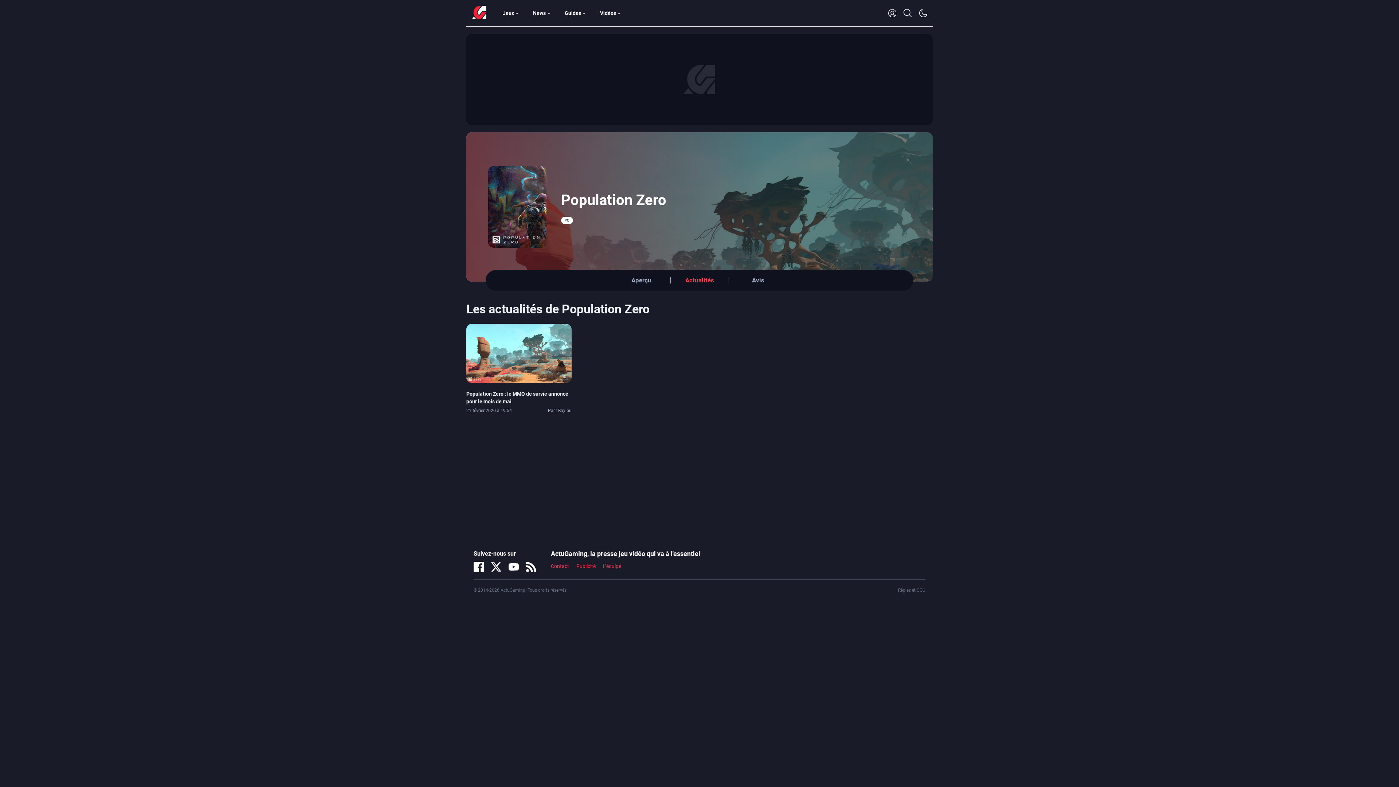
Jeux (508, 13)
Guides (573, 13)
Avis (758, 280)
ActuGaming (479, 13)
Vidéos (608, 13)
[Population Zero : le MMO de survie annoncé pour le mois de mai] (519, 353)
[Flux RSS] (531, 567)
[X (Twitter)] (496, 567)
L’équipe (612, 566)
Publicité (586, 566)
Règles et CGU (911, 590)
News (539, 13)
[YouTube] (514, 567)
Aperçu (641, 280)
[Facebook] (479, 567)
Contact (560, 566)
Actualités (699, 280)
